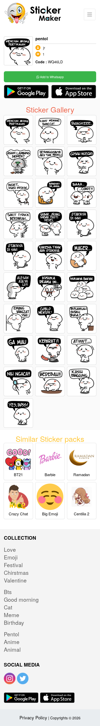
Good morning (21, 599)
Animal (12, 649)
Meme (11, 615)
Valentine (15, 580)
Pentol (11, 634)
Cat (8, 607)
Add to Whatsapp (51, 77)
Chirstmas (16, 572)
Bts (8, 592)
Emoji (11, 557)
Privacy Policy (33, 717)
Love (10, 549)
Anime (11, 642)
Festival (13, 565)
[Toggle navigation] (89, 14)
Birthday (14, 622)
